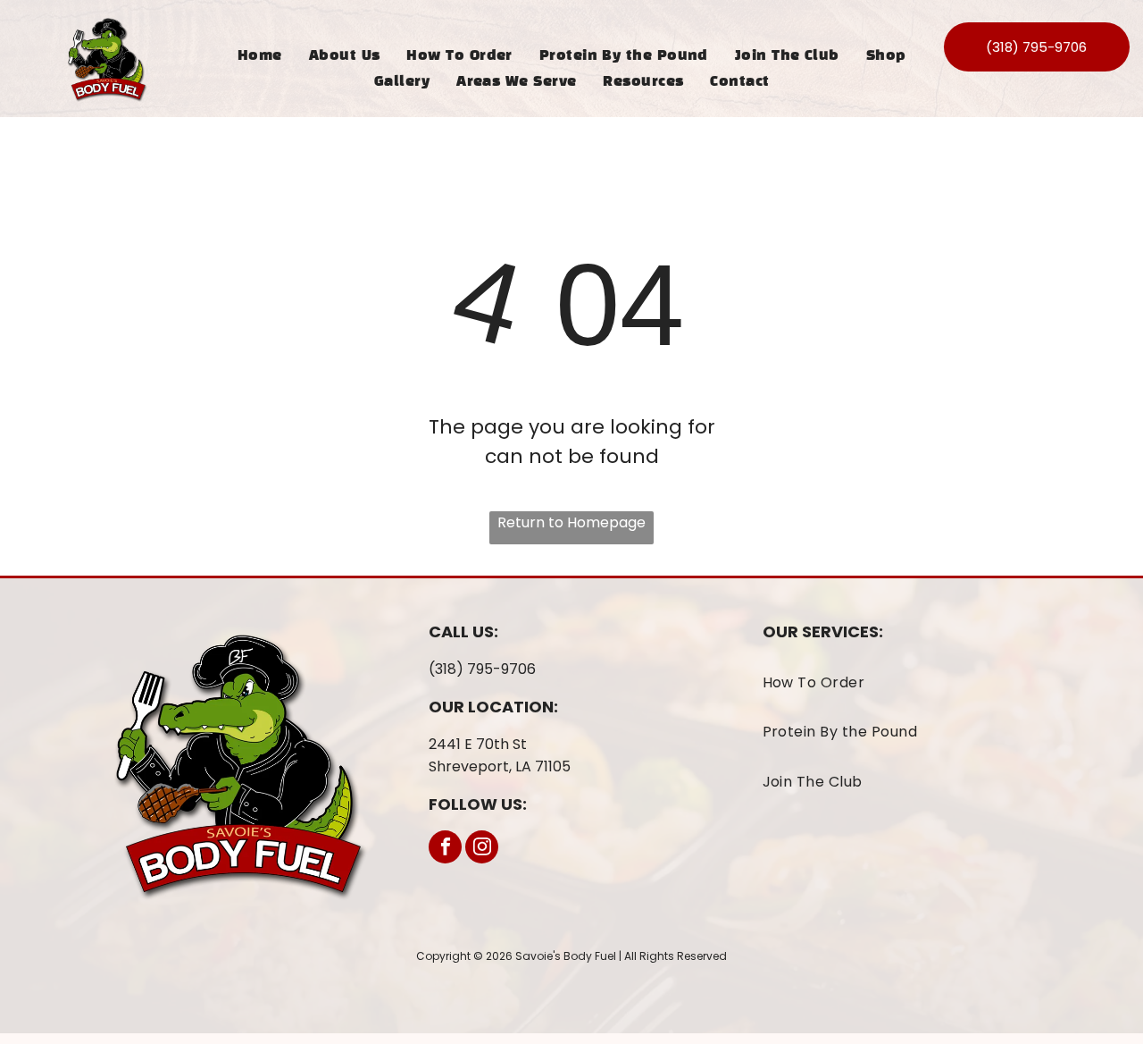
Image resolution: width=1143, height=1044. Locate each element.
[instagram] (481, 849)
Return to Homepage (571, 522)
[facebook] (445, 849)
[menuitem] (260, 56)
